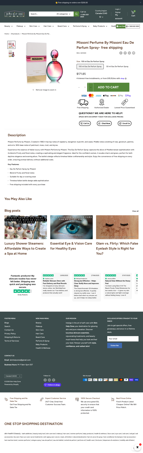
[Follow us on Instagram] (49, 380)
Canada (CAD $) (11, 376)
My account (118, 17)
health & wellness (100, 434)
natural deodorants (79, 437)
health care (90, 440)
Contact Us (9, 330)
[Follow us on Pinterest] (53, 380)
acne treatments (36, 437)
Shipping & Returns (12, 337)
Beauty (7, 26)
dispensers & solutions (111, 440)
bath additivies (27, 434)
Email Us (126, 123)
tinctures (99, 440)
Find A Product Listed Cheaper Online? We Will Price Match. (126, 404)
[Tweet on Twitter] (129, 53)
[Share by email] (133, 53)
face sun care (25, 437)
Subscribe (115, 345)
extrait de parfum (70, 440)
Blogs (6, 323)
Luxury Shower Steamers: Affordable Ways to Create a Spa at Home (25, 248)
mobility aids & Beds (127, 440)
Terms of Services (11, 341)
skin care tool (50, 434)
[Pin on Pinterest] (125, 53)
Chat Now (105, 123)
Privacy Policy (10, 334)
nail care (125, 434)
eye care (118, 434)
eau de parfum (47, 440)
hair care (66, 434)
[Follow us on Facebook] (45, 380)
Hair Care (47, 26)
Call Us (86, 123)
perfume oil (81, 440)
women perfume (76, 434)
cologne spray (36, 440)
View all (135, 211)
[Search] (76, 14)
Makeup (20, 26)
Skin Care (33, 26)
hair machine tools (10, 440)
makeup (59, 434)
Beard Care (62, 26)
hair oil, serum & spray (94, 437)
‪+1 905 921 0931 (133, 26)
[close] (141, 2)
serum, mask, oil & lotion (63, 437)
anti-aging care (49, 437)
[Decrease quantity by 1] (79, 87)
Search (7, 326)
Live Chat (121, 26)
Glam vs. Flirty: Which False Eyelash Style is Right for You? (117, 248)
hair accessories (129, 437)
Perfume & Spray (80, 26)
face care (111, 434)
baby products (88, 434)
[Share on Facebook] (120, 53)
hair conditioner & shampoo (113, 437)
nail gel (132, 434)
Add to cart (108, 87)
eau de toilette (58, 440)
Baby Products (99, 26)
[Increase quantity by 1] (90, 87)
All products (15, 34)
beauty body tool (39, 434)
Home (6, 34)
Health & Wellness (43, 348)
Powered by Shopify (11, 384)
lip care (16, 437)
